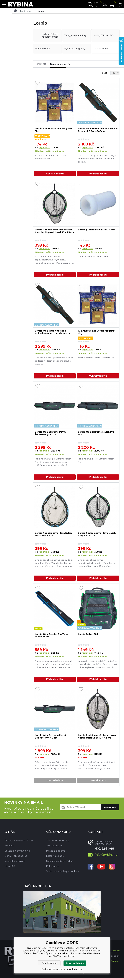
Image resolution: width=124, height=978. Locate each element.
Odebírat (110, 807)
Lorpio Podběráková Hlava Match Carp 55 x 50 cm (97, 534)
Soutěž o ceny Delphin (17, 850)
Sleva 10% (10, 866)
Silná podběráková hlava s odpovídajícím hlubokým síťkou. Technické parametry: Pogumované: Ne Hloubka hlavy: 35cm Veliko (54, 260)
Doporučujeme (58, 64)
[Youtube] (101, 867)
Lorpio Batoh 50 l (88, 634)
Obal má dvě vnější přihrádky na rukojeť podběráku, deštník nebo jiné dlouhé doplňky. (97, 158)
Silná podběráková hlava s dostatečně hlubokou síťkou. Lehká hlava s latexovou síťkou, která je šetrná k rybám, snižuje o (96, 766)
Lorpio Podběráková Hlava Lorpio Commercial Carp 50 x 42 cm (97, 736)
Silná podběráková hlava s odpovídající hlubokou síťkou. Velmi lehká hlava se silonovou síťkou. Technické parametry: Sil (54, 563)
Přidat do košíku (98, 173)
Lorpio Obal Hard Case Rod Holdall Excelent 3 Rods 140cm (97, 129)
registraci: (44, 147)
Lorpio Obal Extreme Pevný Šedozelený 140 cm (50, 736)
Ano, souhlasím (75, 963)
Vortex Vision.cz (111, 961)
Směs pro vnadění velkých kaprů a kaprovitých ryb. (51, 157)
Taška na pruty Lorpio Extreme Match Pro (96, 460)
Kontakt (9, 845)
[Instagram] (112, 867)
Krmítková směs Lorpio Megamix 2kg (96, 332)
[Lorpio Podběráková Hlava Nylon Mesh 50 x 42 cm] (54, 507)
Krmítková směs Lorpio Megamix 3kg (96, 357)
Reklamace (52, 866)
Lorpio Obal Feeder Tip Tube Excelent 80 (52, 635)
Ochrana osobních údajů (59, 861)
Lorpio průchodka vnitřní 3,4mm (96, 229)
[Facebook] (90, 867)
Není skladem (55, 780)
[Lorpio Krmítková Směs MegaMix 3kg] (54, 102)
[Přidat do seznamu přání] (37, 83)
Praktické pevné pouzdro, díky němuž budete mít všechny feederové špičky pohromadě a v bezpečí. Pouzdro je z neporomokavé (53, 664)
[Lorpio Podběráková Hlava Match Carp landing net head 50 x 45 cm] (54, 204)
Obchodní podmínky (57, 840)
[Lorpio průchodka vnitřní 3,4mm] (98, 204)
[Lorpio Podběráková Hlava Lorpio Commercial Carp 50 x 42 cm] (98, 709)
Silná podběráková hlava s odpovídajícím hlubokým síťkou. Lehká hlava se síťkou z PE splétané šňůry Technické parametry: (96, 563)
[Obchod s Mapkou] (62, 912)
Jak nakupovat (54, 845)
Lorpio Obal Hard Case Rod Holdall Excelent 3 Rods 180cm (52, 332)
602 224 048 (104, 848)
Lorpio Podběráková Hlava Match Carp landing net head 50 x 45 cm (54, 231)
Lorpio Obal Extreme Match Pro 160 (96, 433)
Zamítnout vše (49, 963)
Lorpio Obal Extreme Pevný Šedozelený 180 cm (50, 433)
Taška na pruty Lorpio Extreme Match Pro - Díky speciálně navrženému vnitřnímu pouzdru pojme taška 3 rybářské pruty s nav (53, 462)
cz (120, 2)
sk (120, 5)
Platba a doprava (55, 850)
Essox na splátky (55, 855)
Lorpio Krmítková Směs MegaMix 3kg (53, 129)
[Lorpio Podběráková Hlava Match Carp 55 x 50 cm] (98, 507)
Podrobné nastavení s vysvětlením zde (62, 969)
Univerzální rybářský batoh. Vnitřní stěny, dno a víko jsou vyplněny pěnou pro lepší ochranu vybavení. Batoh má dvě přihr (97, 664)
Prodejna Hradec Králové (19, 840)
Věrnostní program (15, 861)
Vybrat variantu (55, 173)
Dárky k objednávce (16, 855)
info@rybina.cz (106, 855)
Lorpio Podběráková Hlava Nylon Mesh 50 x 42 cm (53, 534)
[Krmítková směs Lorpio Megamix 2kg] (98, 305)
